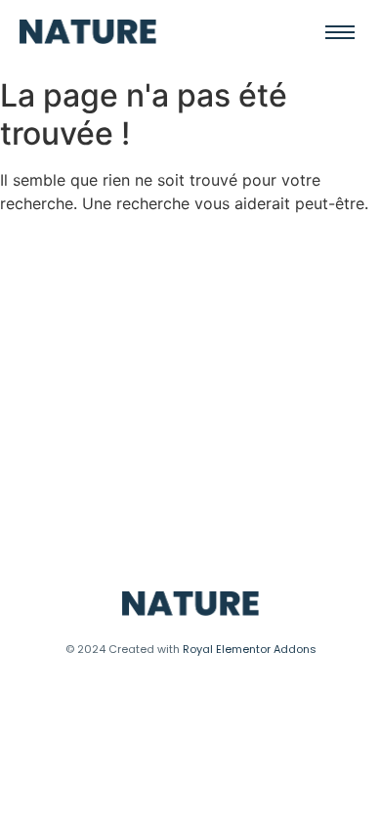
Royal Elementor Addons (250, 649)
